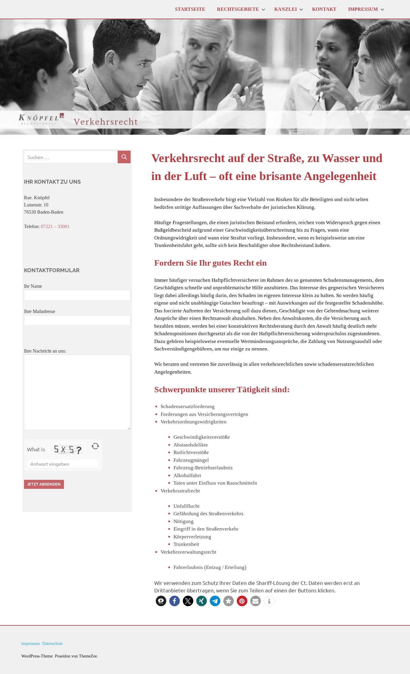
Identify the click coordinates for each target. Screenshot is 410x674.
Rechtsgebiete (238, 9)
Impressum (363, 9)
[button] (161, 601)
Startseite (190, 9)
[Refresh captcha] (95, 446)
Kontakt (324, 9)
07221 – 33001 (55, 226)
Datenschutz (52, 643)
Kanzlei (285, 9)
